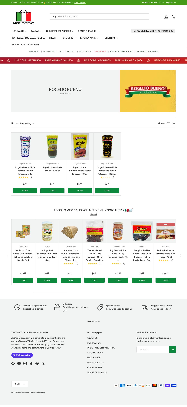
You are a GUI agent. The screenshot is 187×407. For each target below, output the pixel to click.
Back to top (92, 321)
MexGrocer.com (23, 393)
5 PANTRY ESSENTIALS (147, 51)
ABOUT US (92, 338)
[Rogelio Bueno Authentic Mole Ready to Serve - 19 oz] (80, 146)
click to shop (80, 2)
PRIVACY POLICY (95, 362)
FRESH (52, 38)
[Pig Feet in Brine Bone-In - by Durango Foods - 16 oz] (118, 231)
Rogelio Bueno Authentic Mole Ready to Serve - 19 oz (80, 170)
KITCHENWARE (88, 38)
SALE (60, 51)
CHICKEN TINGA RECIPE (121, 51)
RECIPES (71, 51)
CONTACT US (94, 343)
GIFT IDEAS (34, 51)
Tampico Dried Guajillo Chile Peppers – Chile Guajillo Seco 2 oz (94, 255)
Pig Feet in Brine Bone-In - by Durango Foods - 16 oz (118, 255)
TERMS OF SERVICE (97, 372)
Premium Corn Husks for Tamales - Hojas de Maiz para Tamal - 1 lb (70, 255)
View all (93, 214)
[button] (174, 17)
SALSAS (35, 31)
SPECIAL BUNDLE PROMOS (25, 44)
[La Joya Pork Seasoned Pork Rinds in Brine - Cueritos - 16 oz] (47, 231)
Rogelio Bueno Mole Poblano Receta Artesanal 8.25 (25, 170)
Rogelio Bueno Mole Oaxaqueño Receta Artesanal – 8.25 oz (107, 170)
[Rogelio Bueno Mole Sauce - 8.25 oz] (52, 146)
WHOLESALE (101, 51)
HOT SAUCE (18, 31)
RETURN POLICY (95, 352)
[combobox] (99, 16)
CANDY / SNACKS (87, 31)
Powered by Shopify (37, 393)
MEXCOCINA (85, 51)
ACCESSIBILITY (94, 367)
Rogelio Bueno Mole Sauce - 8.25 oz (52, 169)
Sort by (14, 123)
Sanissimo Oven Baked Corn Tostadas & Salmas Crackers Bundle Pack (23, 255)
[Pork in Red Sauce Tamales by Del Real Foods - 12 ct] (165, 231)
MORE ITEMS (109, 38)
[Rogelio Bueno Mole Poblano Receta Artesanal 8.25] (25, 146)
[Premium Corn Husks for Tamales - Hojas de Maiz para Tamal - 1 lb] (71, 231)
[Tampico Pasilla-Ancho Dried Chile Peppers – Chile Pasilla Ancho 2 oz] (142, 231)
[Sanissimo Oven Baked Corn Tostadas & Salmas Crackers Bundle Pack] (23, 231)
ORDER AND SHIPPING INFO (101, 347)
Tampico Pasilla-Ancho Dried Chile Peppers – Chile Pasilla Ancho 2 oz (142, 255)
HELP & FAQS (93, 357)
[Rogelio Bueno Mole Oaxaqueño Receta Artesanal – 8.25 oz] (107, 146)
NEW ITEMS (48, 51)
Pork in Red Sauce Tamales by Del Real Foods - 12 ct (165, 253)
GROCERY (68, 38)
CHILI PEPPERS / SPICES (58, 31)
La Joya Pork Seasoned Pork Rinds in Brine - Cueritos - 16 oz (47, 255)
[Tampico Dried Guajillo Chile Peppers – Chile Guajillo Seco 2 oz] (94, 231)
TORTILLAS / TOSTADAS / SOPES (28, 38)
